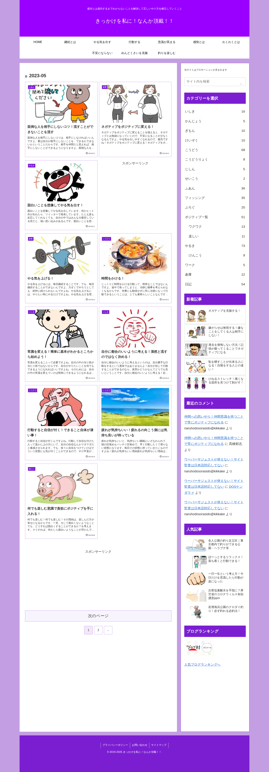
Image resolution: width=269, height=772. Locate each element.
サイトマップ (159, 744)
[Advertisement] (135, 191)
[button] (240, 83)
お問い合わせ (139, 744)
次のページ (98, 616)
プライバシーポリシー (115, 744)
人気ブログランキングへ (202, 664)
